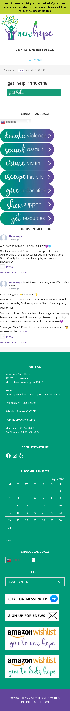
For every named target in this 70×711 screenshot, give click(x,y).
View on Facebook (9, 272)
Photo (9, 266)
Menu (38, 60)
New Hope (15, 236)
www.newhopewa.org (27, 27)
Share (24, 272)
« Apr (8, 540)
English (10, 121)
